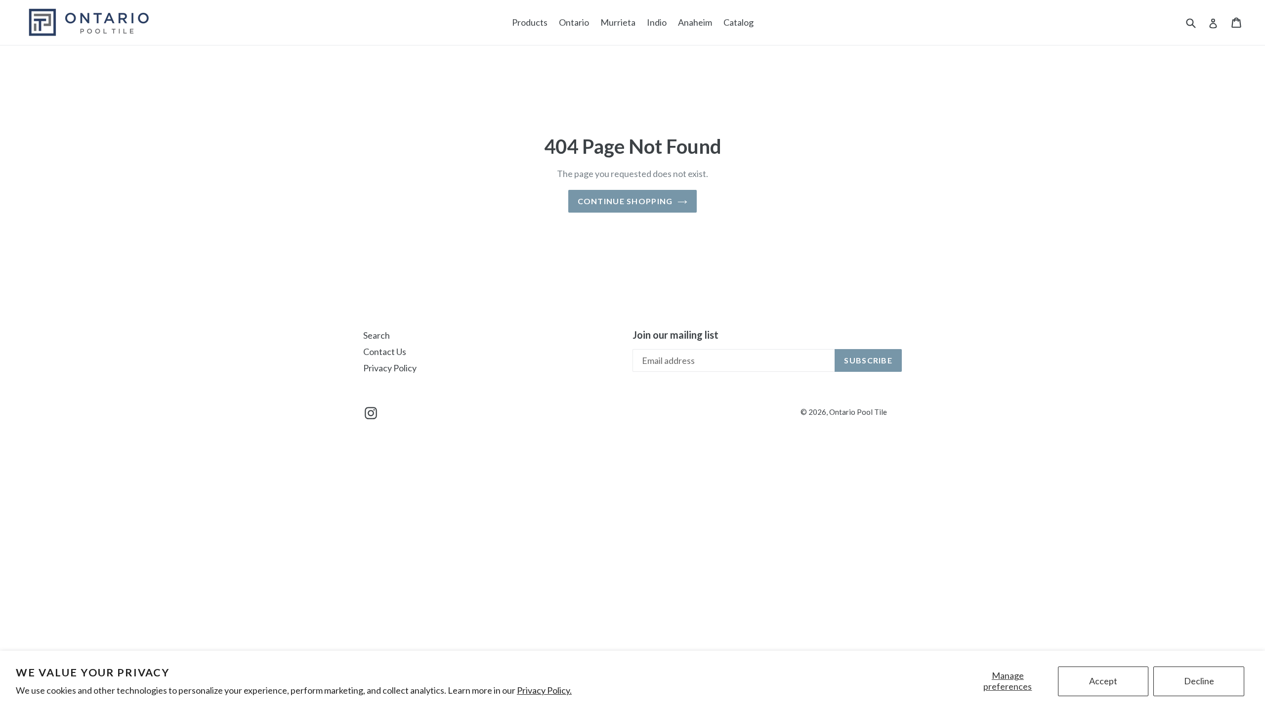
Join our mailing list (675, 335)
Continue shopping (625, 201)
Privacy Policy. (544, 690)
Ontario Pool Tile (858, 411)
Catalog (738, 22)
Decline (1199, 680)
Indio (657, 22)
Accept (1103, 680)
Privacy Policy (390, 367)
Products (530, 22)
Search (376, 335)
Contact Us (384, 351)
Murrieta (617, 22)
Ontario (574, 22)
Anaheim (695, 22)
